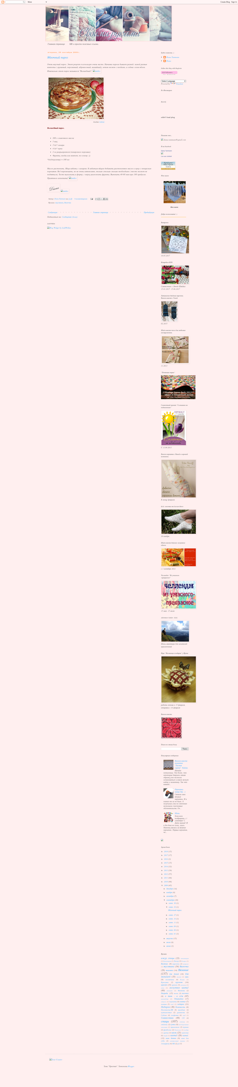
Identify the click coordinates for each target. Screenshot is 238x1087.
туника (186, 1027)
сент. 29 (172, 907)
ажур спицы (168, 958)
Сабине (164, 1015)
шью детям (171, 1038)
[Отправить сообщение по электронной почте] (91, 199)
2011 (166, 877)
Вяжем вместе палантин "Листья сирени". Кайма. (181, 764)
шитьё (173, 1035)
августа (169, 938)
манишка (170, 991)
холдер (186, 1030)
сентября (170, 900)
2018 (166, 851)
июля (168, 942)
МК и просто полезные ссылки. (84, 44)
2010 (166, 881)
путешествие (166, 1012)
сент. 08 (172, 930)
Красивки (165, 982)
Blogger (131, 1066)
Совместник (167, 1017)
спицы (165, 1021)
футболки (167, 1030)
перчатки (173, 1001)
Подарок (165, 1006)
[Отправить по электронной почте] (96, 199)
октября (170, 896)
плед (172, 1004)
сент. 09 (172, 926)
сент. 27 (172, 915)
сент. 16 (172, 918)
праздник (181, 1010)
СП (183, 1018)
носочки (185, 993)
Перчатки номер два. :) (180, 790)
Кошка (182, 980)
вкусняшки (59, 202)
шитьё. (185, 1035)
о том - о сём (174, 996)
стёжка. (164, 1024)
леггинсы (183, 985)
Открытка (178, 998)
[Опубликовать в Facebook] (104, 199)
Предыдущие (149, 212)
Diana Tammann (172, 57)
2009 (166, 885)
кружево (179, 982)
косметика (170, 979)
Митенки (181, 990)
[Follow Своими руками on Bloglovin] (169, 74)
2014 (166, 866)
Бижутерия (167, 961)
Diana (168, 61)
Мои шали (174, 207)
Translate (179, 83)
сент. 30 (172, 903)
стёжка (182, 1022)
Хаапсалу (178, 1030)
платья (164, 1004)
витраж (186, 964)
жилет (179, 977)
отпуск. (163, 1002)
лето (162, 988)
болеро (184, 961)
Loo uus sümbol (166, 156)
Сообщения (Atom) (69, 217)
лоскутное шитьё (179, 987)
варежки (175, 964)
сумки (173, 1024)
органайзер (164, 999)
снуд (184, 1015)
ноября (169, 892)
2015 (166, 862)
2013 (166, 870)
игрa (187, 976)
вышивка (169, 970)
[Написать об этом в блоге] (99, 199)
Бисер (176, 961)
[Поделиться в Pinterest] (107, 199)
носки (176, 993)
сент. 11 (172, 922)
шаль (174, 1032)
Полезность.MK (167, 1010)
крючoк (174, 985)
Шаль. (177, 813)
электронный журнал (177, 1041)
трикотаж (175, 1027)
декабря (170, 888)
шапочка (185, 1033)
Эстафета (165, 1043)
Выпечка (67, 202)
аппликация (185, 958)
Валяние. (164, 963)
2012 (166, 874)
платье (183, 1001)
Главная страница (56, 44)
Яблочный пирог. (57, 58)
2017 (166, 855)
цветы (166, 1033)
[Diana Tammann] (162, 153)
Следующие (52, 212)
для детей (174, 974)
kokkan (101, 122)
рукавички (181, 1012)
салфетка (175, 1015)
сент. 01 (172, 933)
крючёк (164, 984)
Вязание (183, 970)
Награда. (164, 993)
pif (178, 1043)
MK (173, 1043)
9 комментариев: (81, 199)
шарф (165, 1035)
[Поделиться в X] (101, 199)
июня (168, 946)
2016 (166, 859)
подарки (180, 1004)
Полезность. (180, 1007)
